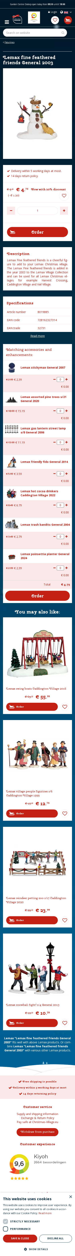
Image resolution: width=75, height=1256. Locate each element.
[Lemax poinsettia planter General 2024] (12, 556)
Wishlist (65, 707)
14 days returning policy (39, 1093)
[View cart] (68, 20)
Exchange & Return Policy (37, 1118)
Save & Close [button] (20, 1238)
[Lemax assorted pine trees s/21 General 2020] (12, 399)
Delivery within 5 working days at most (39, 1087)
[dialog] (37, 1224)
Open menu (6, 21)
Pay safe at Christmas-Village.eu (37, 1122)
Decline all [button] (55, 1238)
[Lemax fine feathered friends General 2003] (37, 113)
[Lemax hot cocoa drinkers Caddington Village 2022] (12, 493)
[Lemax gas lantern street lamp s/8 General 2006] (12, 428)
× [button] (70, 1196)
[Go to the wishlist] (55, 20)
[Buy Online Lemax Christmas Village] (17, 17)
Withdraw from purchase (37, 1132)
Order (20, 706)
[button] (37, 1249)
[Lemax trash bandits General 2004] (12, 524)
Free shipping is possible (39, 1081)
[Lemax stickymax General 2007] (12, 367)
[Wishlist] (55, 20)
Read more (37, 336)
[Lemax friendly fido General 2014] (11, 462)
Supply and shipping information (37, 1114)
